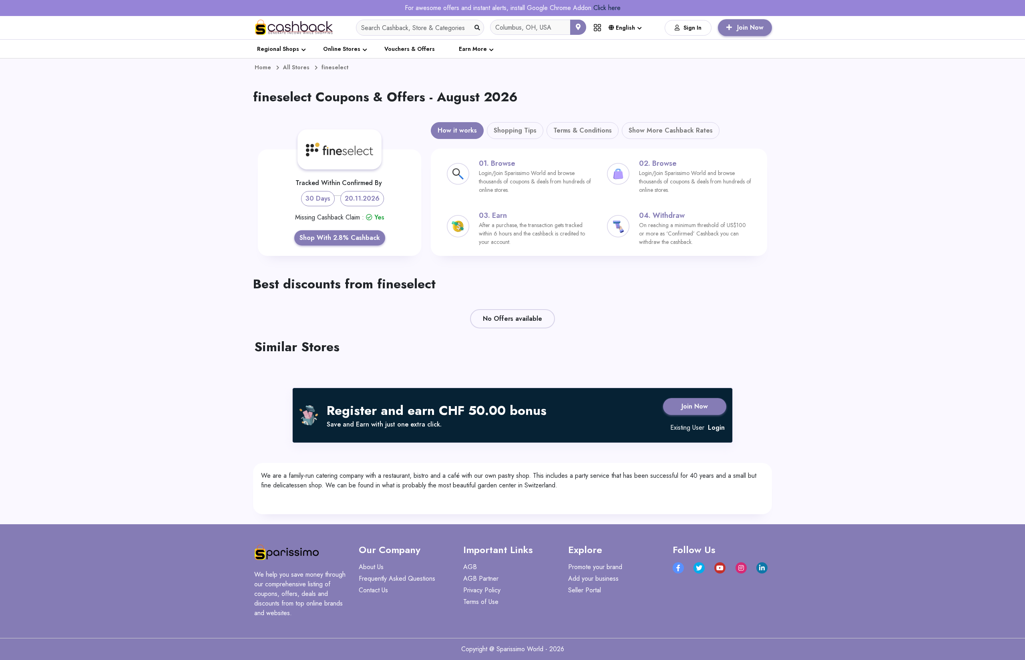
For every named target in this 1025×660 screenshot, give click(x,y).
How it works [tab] (457, 130)
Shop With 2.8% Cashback (339, 237)
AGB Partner (480, 578)
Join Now (694, 406)
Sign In (692, 28)
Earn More (473, 49)
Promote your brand (595, 566)
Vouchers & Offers (409, 49)
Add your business (593, 578)
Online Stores (341, 49)
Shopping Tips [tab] (515, 130)
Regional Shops (278, 49)
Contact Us (373, 590)
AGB (470, 566)
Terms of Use (480, 601)
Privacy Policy (481, 590)
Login (716, 427)
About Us (371, 566)
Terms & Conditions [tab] (582, 130)
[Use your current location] (578, 27)
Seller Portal (584, 590)
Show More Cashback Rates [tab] (671, 130)
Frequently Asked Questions (397, 578)
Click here (607, 7)
